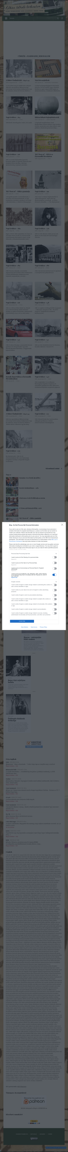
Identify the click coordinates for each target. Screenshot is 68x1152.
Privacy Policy (43, 627)
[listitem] (34, 553)
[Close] (62, 525)
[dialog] (34, 576)
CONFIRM (22, 621)
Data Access (34, 627)
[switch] (54, 557)
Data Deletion (24, 627)
